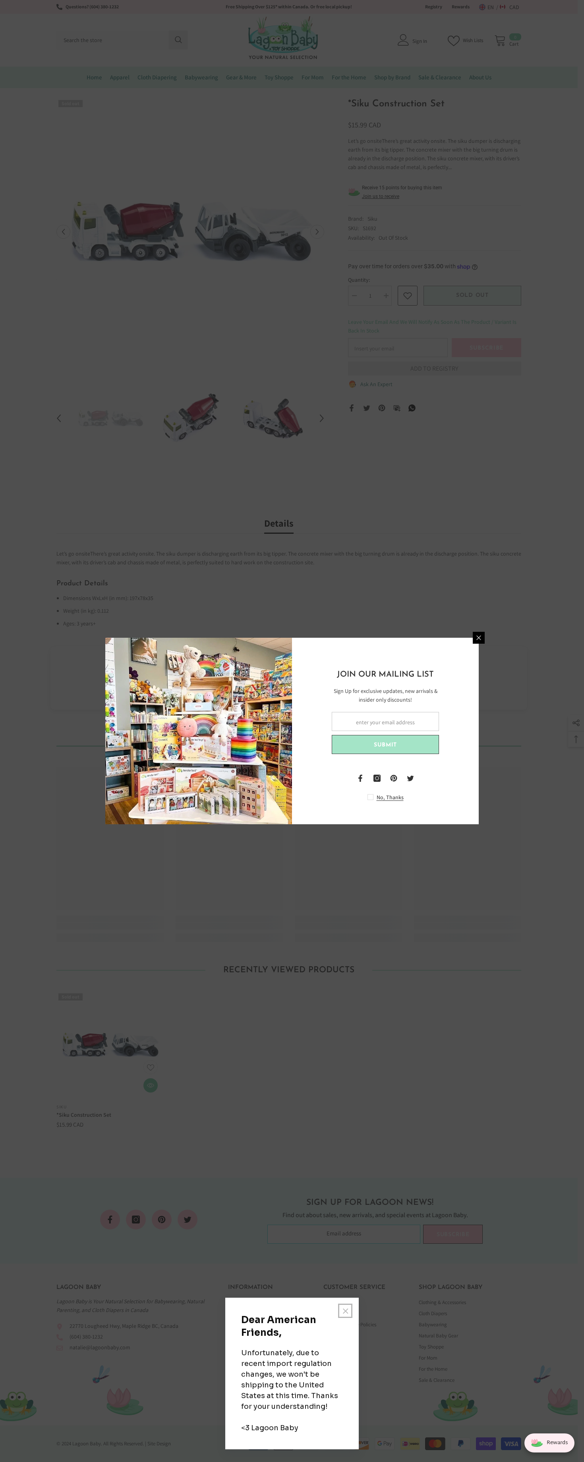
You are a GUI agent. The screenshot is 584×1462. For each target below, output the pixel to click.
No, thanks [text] (390, 797)
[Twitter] (410, 778)
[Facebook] (360, 778)
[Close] (479, 638)
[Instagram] (377, 778)
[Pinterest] (393, 778)
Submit (385, 745)
